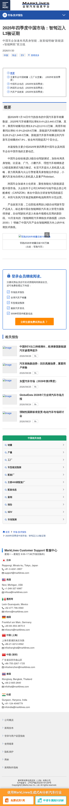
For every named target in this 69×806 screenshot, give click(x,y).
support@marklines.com (16, 572)
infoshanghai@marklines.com (19, 647)
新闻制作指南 (11, 767)
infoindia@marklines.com (17, 707)
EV (22, 55)
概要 (12, 73)
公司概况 (8, 720)
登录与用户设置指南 (14, 735)
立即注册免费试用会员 (33, 322)
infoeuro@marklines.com (17, 629)
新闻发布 (8, 727)
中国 (6, 55)
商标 (6, 759)
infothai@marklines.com (16, 686)
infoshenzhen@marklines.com (19, 667)
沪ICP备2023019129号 (39, 782)
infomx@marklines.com (16, 611)
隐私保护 (8, 751)
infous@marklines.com (16, 592)
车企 (14, 55)
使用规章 (8, 743)
